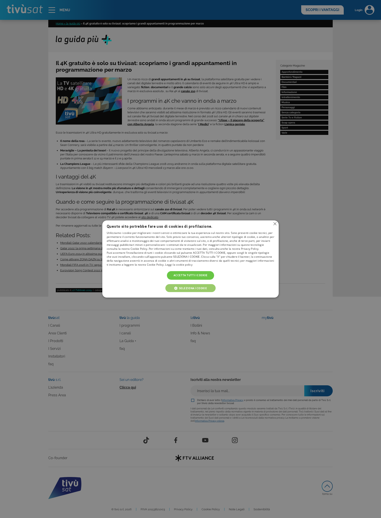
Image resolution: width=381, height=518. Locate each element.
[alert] (190, 259)
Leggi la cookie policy (178, 265)
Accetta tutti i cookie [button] (190, 275)
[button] (190, 288)
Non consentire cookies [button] (275, 224)
